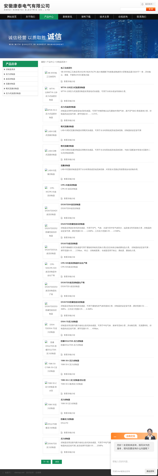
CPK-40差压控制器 (69, 185)
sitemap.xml (19, 473)
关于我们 (30, 16)
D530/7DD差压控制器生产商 (73, 283)
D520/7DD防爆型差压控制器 (73, 224)
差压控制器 (10, 79)
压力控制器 (10, 74)
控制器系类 (10, 69)
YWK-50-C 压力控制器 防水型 (73, 380)
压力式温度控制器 (13, 93)
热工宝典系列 (66, 68)
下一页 (46, 462)
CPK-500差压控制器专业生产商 (74, 263)
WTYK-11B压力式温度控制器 (73, 87)
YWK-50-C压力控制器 (70, 361)
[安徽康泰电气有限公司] (40, 7)
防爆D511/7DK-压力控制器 (72, 341)
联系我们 (141, 16)
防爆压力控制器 (67, 419)
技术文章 (104, 16)
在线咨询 (123, 16)
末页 (57, 462)
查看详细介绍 (69, 81)
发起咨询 (150, 471)
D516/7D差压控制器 (69, 243)
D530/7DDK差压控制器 (70, 204)
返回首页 (149, 4)
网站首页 (12, 16)
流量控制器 (10, 84)
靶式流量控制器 (12, 88)
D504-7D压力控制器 (69, 322)
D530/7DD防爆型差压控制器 (73, 302)
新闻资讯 (67, 16)
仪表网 (38, 473)
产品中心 (49, 16)
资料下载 (86, 16)
